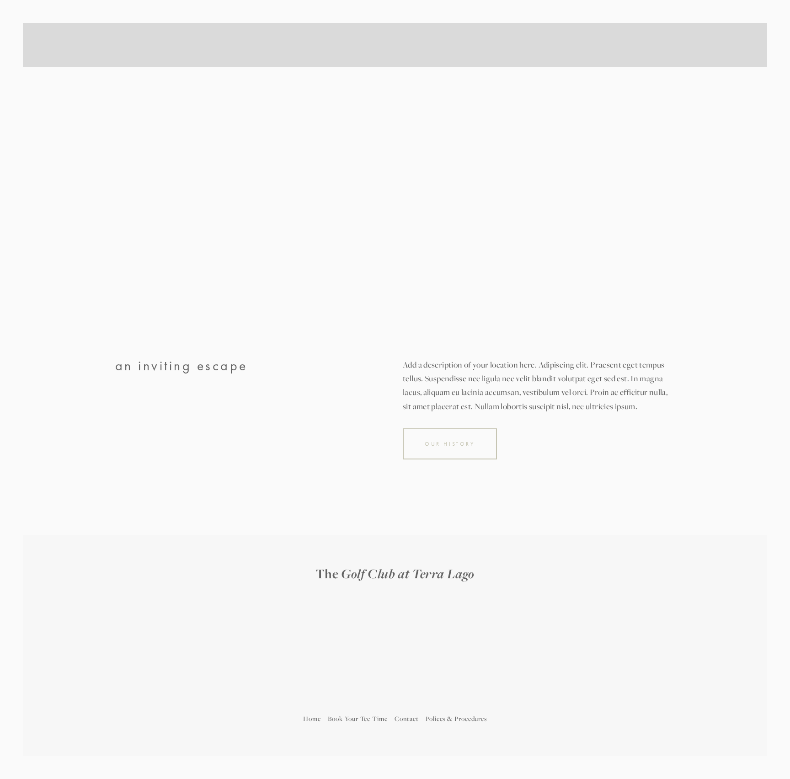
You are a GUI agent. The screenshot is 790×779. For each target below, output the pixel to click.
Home (312, 718)
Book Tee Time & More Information (526, 60)
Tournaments (179, 59)
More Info (354, 59)
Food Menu (310, 59)
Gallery (220, 59)
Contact (407, 718)
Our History (450, 444)
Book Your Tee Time (358, 718)
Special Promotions (637, 60)
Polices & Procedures (456, 718)
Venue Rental (263, 59)
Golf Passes (132, 59)
